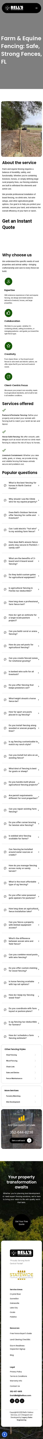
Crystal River (15, 1294)
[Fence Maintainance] (35, 1078)
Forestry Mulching (13, 1096)
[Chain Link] (35, 1066)
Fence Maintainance (14, 1078)
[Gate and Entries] (35, 1072)
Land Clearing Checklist (20, 1339)
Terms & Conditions (18, 1376)
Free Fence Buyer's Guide (21, 1333)
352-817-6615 (16, 1391)
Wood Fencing (11, 1061)
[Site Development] (35, 1101)
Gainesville (14, 1303)
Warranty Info (16, 1381)
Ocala (12, 1312)
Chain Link (10, 1067)
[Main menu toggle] (36, 8)
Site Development (13, 1102)
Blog (12, 1355)
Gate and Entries (12, 1072)
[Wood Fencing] (35, 1060)
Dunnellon (14, 1298)
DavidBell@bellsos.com (20, 1395)
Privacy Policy (16, 1371)
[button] (4, 1434)
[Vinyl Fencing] (35, 1054)
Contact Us (15, 1386)
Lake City (14, 1307)
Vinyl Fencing (11, 1055)
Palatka (13, 1317)
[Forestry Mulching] (35, 1096)
